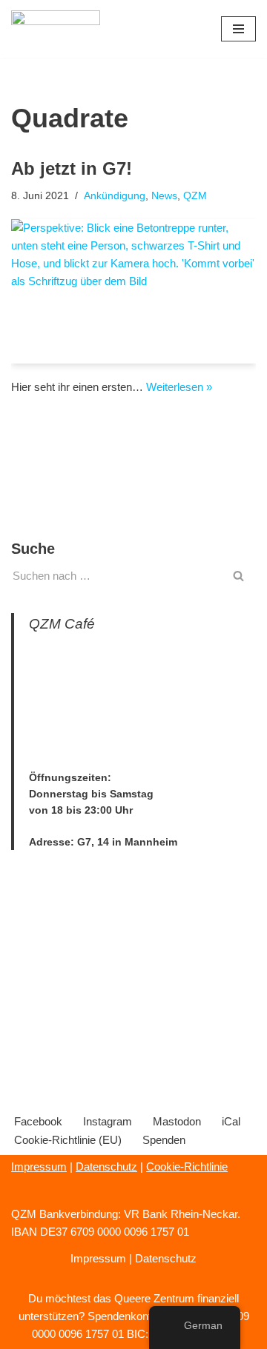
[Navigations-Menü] (238, 28)
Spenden (163, 1140)
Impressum (39, 1166)
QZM (195, 195)
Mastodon (177, 1121)
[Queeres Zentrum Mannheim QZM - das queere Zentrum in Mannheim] (55, 28)
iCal (231, 1121)
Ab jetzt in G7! (71, 168)
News (164, 195)
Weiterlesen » (179, 387)
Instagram (107, 1121)
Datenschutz (106, 1166)
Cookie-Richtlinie (187, 1166)
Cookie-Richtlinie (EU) (68, 1140)
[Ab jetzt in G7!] (133, 291)
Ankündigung (114, 195)
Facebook (38, 1121)
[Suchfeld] (239, 575)
